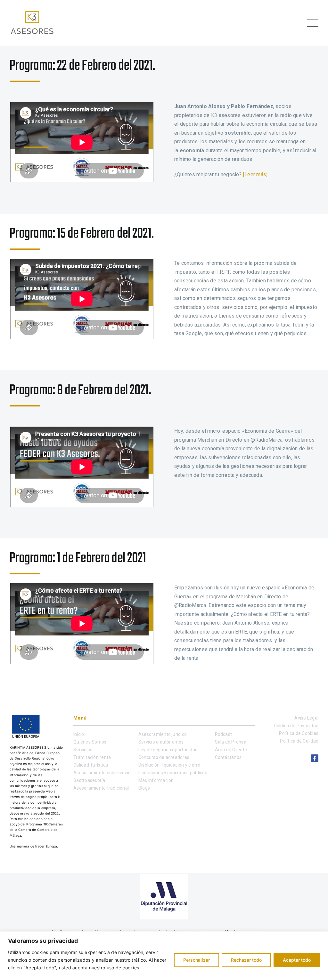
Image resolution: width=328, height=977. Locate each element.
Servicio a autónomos (161, 742)
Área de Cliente (231, 749)
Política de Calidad (299, 741)
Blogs (144, 788)
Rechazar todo (246, 960)
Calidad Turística (90, 765)
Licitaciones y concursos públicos (172, 772)
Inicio (78, 734)
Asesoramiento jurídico (162, 734)
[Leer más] (255, 174)
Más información (156, 780)
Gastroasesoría (89, 780)
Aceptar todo (297, 960)
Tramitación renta (92, 757)
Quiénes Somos (89, 742)
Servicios (82, 749)
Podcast (223, 734)
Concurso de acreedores (163, 757)
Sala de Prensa (230, 742)
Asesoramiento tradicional (101, 788)
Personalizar (196, 960)
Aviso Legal (306, 718)
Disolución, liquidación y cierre (169, 765)
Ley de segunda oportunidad (168, 749)
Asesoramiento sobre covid (102, 772)
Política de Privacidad (296, 725)
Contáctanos (228, 757)
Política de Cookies (298, 733)
